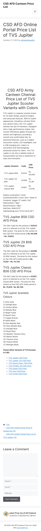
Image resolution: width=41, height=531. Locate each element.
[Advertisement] (20, 65)
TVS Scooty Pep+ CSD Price (20, 363)
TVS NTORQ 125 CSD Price (20, 366)
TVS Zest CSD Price (17, 371)
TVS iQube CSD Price (18, 369)
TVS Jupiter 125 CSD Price (20, 361)
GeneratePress (22, 528)
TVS (8, 425)
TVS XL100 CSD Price (18, 374)
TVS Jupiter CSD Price (18, 358)
